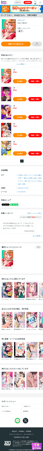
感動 (39, 175)
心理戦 (30, 178)
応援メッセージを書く (34, 213)
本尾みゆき (21, 20)
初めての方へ (5, 406)
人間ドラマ (27, 175)
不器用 (20, 175)
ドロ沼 (34, 175)
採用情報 (28, 431)
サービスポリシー (29, 434)
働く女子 (28, 181)
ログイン (18, 2)
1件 (29, 28)
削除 (38, 247)
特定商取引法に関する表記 (21, 437)
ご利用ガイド (27, 406)
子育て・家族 (22, 178)
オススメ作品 (36, 181)
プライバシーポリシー (15, 434)
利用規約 (21, 431)
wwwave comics (23, 188)
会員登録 (28, 2)
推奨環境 (25, 411)
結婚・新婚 (21, 184)
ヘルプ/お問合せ (6, 411)
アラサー (21, 181)
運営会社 (14, 431)
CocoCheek (22, 192)
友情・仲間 (37, 178)
